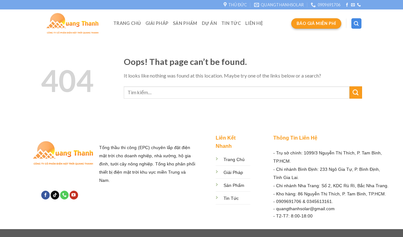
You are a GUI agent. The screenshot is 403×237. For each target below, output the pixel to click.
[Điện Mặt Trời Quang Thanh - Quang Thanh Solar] (72, 23)
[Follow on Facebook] (347, 5)
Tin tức (231, 23)
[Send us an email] (353, 5)
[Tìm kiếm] (356, 23)
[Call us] (359, 5)
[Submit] (355, 92)
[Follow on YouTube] (74, 195)
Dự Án (209, 23)
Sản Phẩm (185, 23)
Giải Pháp (157, 23)
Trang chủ (127, 23)
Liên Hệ (254, 23)
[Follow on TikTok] (55, 195)
